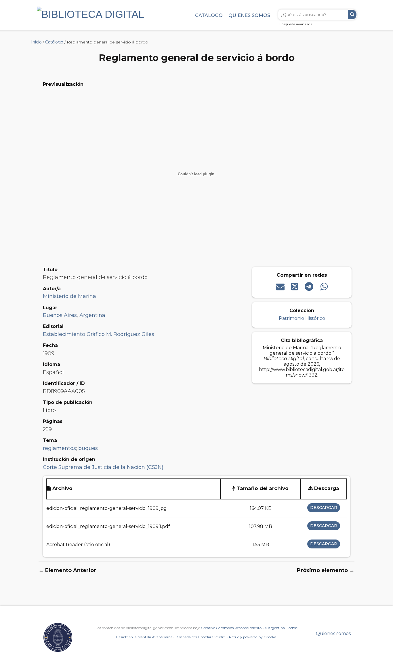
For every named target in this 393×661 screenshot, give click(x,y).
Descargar (323, 507)
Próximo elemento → (325, 570)
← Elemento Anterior (67, 570)
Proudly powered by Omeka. (253, 637)
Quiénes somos (249, 15)
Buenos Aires (60, 315)
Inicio (36, 42)
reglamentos (59, 448)
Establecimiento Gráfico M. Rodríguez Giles (98, 334)
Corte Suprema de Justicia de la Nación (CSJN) (103, 467)
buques (88, 448)
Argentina (92, 315)
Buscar (352, 14)
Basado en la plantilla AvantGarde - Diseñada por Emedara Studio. (171, 637)
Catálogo (209, 15)
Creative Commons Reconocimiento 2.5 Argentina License (249, 628)
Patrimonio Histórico (302, 318)
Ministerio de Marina (69, 296)
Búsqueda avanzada (295, 24)
